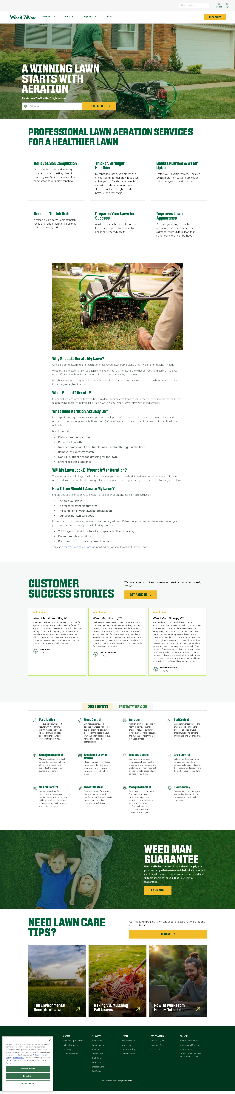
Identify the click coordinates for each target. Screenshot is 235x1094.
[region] (27, 1064)
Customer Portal (158, 1045)
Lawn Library (126, 1045)
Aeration (95, 1049)
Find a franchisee (70, 1054)
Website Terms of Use (189, 1041)
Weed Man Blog (128, 1041)
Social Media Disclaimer (190, 1045)
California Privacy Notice (18, 1060)
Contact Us (155, 1049)
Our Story (67, 1049)
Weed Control (98, 1045)
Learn (124, 1036)
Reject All (27, 1076)
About (66, 1036)
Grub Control (97, 1058)
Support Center (128, 1054)
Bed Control (97, 1071)
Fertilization (97, 1041)
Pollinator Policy (128, 1049)
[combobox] (52, 106)
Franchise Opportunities (73, 1041)
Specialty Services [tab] (133, 706)
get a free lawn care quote (76, 547)
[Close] (50, 1040)
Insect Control (98, 1062)
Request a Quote (158, 1041)
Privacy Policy (186, 1049)
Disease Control (99, 1067)
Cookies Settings (28, 1083)
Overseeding (97, 1054)
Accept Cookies (28, 1069)
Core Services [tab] (97, 706)
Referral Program (70, 1045)
